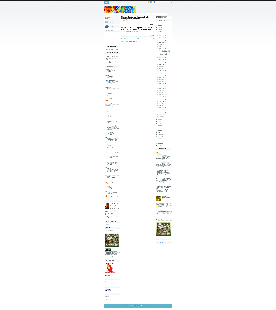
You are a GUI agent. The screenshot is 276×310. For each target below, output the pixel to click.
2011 (159, 138)
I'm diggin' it (110, 132)
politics (160, 13)
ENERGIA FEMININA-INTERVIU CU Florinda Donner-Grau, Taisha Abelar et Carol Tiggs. (163, 170)
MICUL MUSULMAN (162, 206)
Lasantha (137, 308)
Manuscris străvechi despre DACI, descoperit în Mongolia (135, 18)
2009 (159, 143)
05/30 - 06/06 (162, 83)
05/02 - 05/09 (162, 92)
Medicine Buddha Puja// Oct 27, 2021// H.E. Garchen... (164, 54)
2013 (159, 134)
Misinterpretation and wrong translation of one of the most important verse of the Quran (112, 155)
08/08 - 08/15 (162, 66)
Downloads (121, 13)
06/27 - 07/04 (162, 75)
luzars (108, 176)
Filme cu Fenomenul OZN (112, 192)
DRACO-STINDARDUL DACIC (163, 162)
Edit (165, 13)
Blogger (114, 283)
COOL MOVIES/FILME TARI (112, 56)
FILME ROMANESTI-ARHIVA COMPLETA (166, 179)
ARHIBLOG (109, 69)
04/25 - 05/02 (162, 94)
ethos (108, 75)
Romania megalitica (111, 137)
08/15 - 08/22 (162, 64)
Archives (165, 17)
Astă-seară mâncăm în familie (113, 149)
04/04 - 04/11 (162, 101)
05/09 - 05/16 (162, 90)
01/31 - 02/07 (162, 107)
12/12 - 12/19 (162, 37)
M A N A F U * (110, 87)
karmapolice (114, 251)
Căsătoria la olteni (110, 133)
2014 (159, 132)
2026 (159, 23)
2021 (159, 33)
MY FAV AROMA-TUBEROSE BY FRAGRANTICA (166, 153)
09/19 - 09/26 (162, 59)
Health (148, 13)
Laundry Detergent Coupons (154, 308)
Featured (141, 13)
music (154, 13)
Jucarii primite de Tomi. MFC (112, 101)
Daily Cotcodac (110, 147)
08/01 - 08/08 (162, 68)
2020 (159, 119)
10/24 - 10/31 (162, 48)
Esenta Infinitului (111, 191)
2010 (159, 141)
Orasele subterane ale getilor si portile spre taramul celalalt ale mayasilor (112, 186)
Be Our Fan (110, 26)
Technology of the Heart (112, 152)
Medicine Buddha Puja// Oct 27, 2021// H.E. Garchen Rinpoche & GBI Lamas (136, 28)
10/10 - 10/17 (162, 57)
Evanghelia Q (109, 97)
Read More (152, 24)
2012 (159, 136)
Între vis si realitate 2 (111, 80)
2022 (159, 31)
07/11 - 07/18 (162, 72)
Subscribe (110, 17)
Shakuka (109, 95)
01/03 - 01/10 (162, 116)
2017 (159, 125)
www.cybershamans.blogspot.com (112, 257)
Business (112, 13)
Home (106, 2)
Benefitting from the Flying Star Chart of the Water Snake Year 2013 (163, 187)
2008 (159, 145)
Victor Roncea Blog (111, 125)
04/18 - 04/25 (162, 96)
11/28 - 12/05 (162, 42)
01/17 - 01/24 (162, 112)
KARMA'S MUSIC (109, 230)
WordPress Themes (126, 308)
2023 (159, 29)
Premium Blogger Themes (144, 308)
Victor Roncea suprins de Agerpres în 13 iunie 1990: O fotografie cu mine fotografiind (113, 127)
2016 (159, 128)
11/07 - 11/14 (162, 44)
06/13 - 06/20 (162, 79)
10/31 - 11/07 (162, 46)
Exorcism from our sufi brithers (166, 214)
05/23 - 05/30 (162, 85)
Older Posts (152, 38)
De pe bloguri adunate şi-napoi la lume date (112, 196)
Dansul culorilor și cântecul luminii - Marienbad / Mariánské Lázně (112, 82)
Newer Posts (123, 38)
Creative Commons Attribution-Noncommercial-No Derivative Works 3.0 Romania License (112, 254)
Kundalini (109, 100)
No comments (136, 20)
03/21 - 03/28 (162, 105)
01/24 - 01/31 (162, 109)
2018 (159, 123)
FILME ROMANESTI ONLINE (112, 49)
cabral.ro (109, 119)
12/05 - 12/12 (162, 40)
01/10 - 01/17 (162, 114)
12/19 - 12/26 (162, 35)
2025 (159, 25)
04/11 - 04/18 (162, 99)
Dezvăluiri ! (109, 105)
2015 (159, 130)
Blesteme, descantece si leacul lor (166, 197)
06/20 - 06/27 (162, 77)
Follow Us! (110, 22)
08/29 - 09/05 (162, 62)
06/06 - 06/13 (162, 81)
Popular (159, 17)
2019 (159, 121)
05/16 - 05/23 (162, 88)
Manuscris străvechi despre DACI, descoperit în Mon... (164, 51)
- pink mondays (110, 76)
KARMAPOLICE (114, 7)
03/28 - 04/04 (162, 103)
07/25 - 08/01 (162, 70)
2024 (159, 27)
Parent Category (131, 13)
